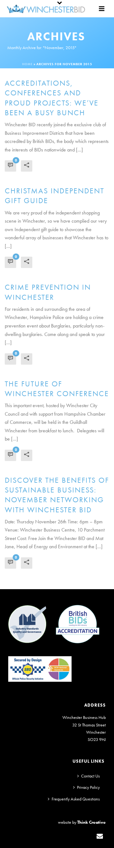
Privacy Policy (88, 787)
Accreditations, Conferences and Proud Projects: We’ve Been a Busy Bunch (51, 97)
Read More (52, 164)
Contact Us (90, 776)
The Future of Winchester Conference (57, 388)
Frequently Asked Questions (76, 799)
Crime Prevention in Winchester (48, 292)
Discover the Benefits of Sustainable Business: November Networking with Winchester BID (57, 495)
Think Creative (91, 822)
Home (27, 64)
